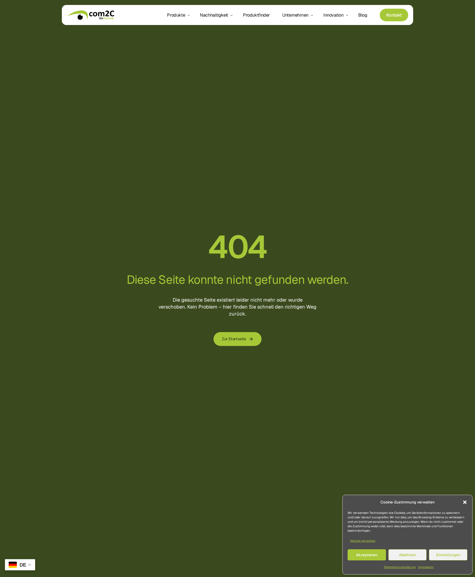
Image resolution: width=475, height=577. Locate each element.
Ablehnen (407, 554)
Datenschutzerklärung (400, 567)
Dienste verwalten (363, 541)
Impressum (426, 567)
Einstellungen (448, 554)
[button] (464, 502)
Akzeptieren (367, 554)
